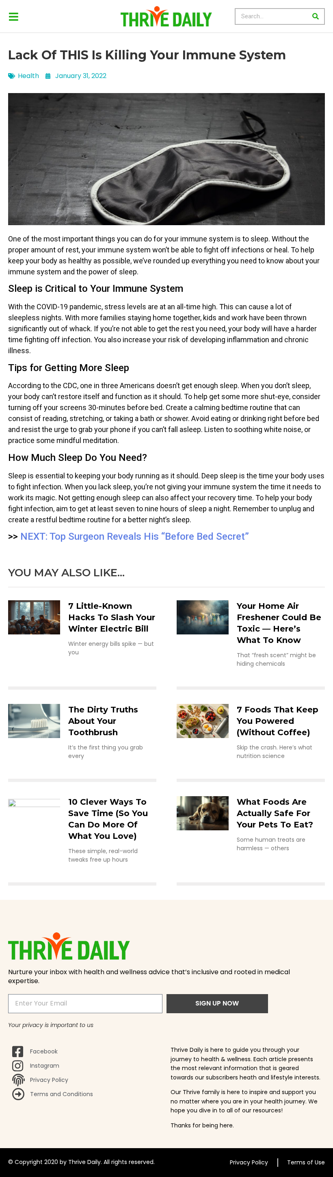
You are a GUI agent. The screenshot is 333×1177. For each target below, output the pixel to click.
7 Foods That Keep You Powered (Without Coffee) (277, 721)
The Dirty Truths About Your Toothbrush (103, 721)
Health (28, 75)
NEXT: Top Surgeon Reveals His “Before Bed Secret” (134, 536)
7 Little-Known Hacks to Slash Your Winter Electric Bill (111, 617)
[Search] (315, 16)
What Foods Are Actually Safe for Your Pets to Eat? (275, 813)
